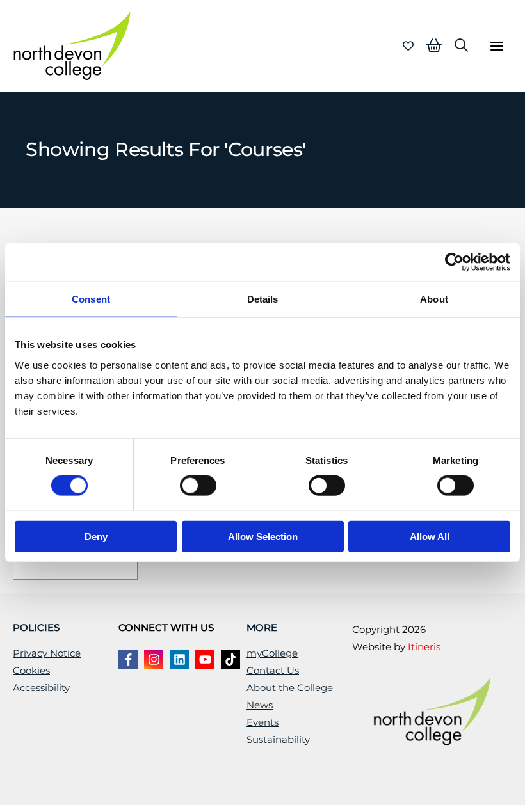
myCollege (272, 653)
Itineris (424, 647)
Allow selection (263, 535)
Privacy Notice (47, 653)
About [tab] (434, 299)
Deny (96, 535)
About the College (289, 688)
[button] (461, 45)
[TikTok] (230, 659)
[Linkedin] (179, 659)
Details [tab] (263, 299)
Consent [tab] (91, 299)
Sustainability (278, 739)
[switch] (198, 485)
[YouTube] (204, 659)
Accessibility (41, 688)
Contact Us (272, 670)
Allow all (429, 535)
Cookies (31, 670)
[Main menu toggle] (496, 45)
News (259, 705)
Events (262, 722)
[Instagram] (153, 659)
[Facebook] (128, 659)
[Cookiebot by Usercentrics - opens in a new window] (454, 262)
